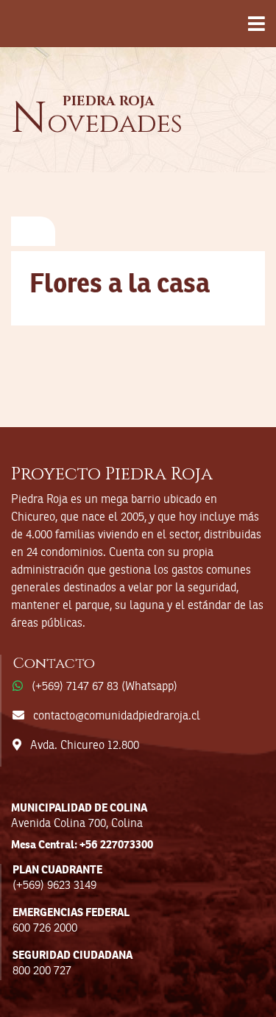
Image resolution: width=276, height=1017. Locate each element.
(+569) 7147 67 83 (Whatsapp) (104, 687)
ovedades (97, 123)
